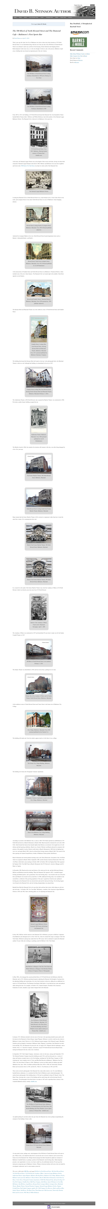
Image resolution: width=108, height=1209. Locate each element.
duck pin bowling (58, 1180)
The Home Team (31, 1190)
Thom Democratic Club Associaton (43, 1190)
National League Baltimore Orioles (48, 1186)
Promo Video (63, 17)
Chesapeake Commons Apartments (31, 1180)
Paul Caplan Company (25, 1188)
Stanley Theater (16, 1190)
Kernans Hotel (36, 1184)
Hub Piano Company (35, 1182)
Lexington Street (53, 1184)
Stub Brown (23, 1190)
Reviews (70, 17)
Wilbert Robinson (34, 1192)
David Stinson (17, 38)
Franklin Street (26, 1182)
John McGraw (21, 1184)
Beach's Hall (43, 1177)
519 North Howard (29, 1173)
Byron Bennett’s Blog (33, 17)
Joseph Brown (29, 1184)
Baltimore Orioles (60, 1175)
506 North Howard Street (58, 1171)
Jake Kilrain (44, 1182)
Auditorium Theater (17, 1175)
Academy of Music (39, 1173)
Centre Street (19, 1180)
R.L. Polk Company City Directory (44, 1188)
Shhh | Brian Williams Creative (77, 54)
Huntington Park (49, 17)
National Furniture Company (32, 1186)
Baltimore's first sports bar (19, 1177)
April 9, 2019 (26, 38)
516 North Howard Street (19, 1173)
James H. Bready (52, 1182)
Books (25, 17)
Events (42, 17)
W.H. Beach (27, 1192)
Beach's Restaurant (51, 1177)
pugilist (33, 1188)
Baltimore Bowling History (37, 1175)
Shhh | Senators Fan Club (76, 56)
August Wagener (26, 1175)
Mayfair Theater (21, 1186)
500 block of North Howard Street (43, 1171)
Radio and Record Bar (58, 1188)
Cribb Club (42, 1180)
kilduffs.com (34, 1081)
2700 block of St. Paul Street (28, 166)
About (20, 17)
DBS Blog (26, 1171)
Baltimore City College (49, 1175)
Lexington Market (45, 1184)
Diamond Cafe (49, 1180)
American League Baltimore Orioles (53, 1173)
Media (56, 17)
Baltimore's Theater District (32, 1177)
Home (15, 17)
